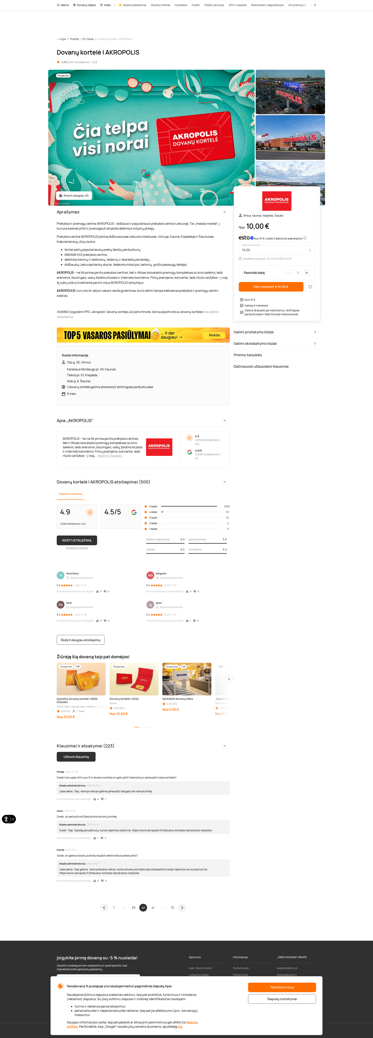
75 (172, 908)
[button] (228, 679)
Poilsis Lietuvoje (214, 5)
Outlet (196, 5)
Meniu (65, 5)
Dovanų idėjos (86, 5)
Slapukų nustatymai (282, 999)
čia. (180, 1026)
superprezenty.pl (287, 968)
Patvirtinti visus (282, 987)
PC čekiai (88, 39)
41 (153, 908)
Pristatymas (240, 975)
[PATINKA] (310, 287)
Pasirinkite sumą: (251, 245)
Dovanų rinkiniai (160, 5)
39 (133, 908)
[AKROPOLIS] (276, 201)
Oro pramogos (297, 5)
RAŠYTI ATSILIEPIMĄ (77, 540)
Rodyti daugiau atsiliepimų (80, 640)
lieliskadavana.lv (287, 975)
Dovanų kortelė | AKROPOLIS (115, 39)
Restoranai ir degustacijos (267, 5)
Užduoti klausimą (76, 757)
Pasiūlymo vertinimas (70, 493)
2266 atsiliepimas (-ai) (82, 62)
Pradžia (74, 39)
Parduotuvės (241, 968)
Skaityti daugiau (110, 456)
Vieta (107, 5)
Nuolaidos (181, 5)
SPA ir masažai (238, 5)
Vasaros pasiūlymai (134, 5)
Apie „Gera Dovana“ (201, 968)
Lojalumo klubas (199, 975)
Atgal (62, 39)
